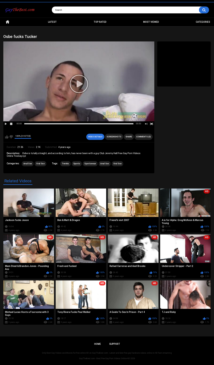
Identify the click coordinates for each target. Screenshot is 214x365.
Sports (76, 163)
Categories (203, 22)
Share (129, 137)
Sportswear (90, 163)
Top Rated (100, 22)
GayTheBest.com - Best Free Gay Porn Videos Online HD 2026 (107, 358)
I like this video (7, 137)
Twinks (65, 163)
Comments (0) (143, 137)
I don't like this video (11, 137)
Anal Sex (27, 163)
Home (7, 22)
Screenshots (114, 137)
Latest (52, 22)
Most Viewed (151, 22)
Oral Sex (40, 163)
